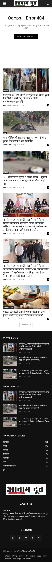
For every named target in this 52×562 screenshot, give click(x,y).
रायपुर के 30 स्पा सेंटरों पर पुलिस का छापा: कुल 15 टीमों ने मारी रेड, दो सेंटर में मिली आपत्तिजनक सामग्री (26, 98)
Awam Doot (7, 105)
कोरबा (4, 133)
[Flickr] (26, 538)
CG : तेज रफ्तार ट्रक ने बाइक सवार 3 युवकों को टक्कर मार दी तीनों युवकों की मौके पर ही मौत (25, 180)
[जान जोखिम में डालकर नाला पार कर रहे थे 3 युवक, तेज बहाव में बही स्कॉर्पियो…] (26, 122)
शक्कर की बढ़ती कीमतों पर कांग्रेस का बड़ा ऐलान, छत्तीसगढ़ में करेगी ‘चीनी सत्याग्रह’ (24, 313)
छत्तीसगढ (5, 90)
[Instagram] (32, 538)
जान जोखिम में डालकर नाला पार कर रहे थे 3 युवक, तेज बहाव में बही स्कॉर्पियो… (24, 139)
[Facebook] (19, 538)
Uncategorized (8, 307)
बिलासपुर (5, 173)
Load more (25, 325)
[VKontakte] (39, 538)
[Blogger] (12, 538)
